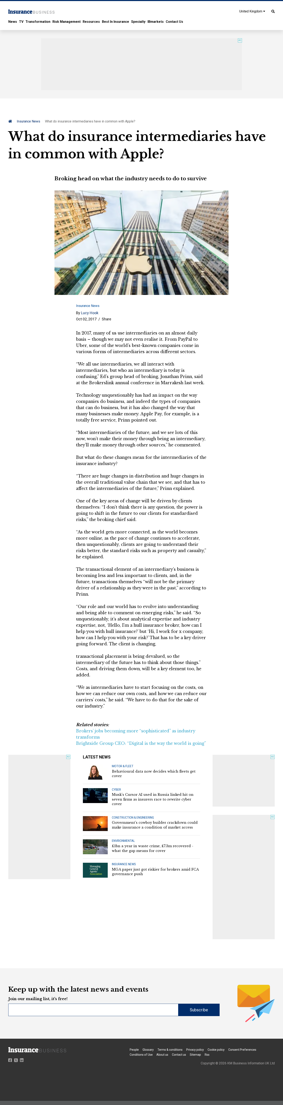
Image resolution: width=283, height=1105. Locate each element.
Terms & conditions (170, 1049)
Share (106, 319)
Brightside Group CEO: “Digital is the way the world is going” (141, 743)
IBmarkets (156, 22)
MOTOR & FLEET (122, 766)
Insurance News (28, 121)
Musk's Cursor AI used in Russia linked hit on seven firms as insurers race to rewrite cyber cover (153, 799)
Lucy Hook (89, 313)
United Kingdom (251, 11)
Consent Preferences (242, 1049)
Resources (91, 22)
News (12, 22)
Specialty (138, 22)
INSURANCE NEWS (124, 864)
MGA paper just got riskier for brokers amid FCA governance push (155, 871)
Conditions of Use (141, 1054)
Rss (207, 1054)
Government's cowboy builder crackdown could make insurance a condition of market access (155, 824)
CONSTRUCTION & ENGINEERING (133, 817)
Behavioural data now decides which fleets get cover (154, 773)
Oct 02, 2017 (86, 319)
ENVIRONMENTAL (123, 840)
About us (162, 1054)
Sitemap (195, 1054)
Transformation (37, 22)
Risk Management (66, 22)
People (134, 1049)
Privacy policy (195, 1049)
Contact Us (174, 22)
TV (21, 22)
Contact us (179, 1054)
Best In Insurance (115, 22)
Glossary (148, 1049)
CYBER (116, 789)
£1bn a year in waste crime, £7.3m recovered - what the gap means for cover (152, 848)
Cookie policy (216, 1049)
